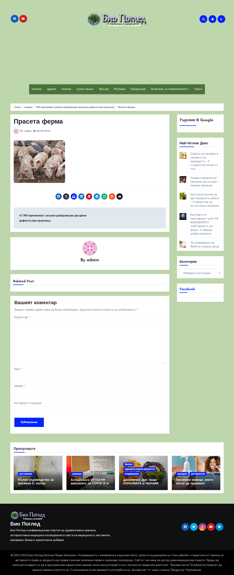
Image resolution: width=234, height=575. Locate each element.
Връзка (103, 89)
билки (128, 464)
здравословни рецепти (140, 469)
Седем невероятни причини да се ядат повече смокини (204, 181)
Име (18, 369)
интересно (198, 473)
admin (28, 131)
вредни (182, 473)
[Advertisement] (117, 55)
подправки (132, 473)
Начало (37, 89)
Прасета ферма (38, 122)
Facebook (187, 289)
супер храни (84, 89)
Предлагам (138, 89)
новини (66, 89)
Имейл (19, 386)
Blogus (176, 570)
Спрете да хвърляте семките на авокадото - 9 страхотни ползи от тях (204, 161)
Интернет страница (27, 403)
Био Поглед (25, 524)
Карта (198, 89)
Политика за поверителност (170, 89)
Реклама (120, 89)
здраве (51, 89)
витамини (25, 473)
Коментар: (22, 317)
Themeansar (193, 570)
